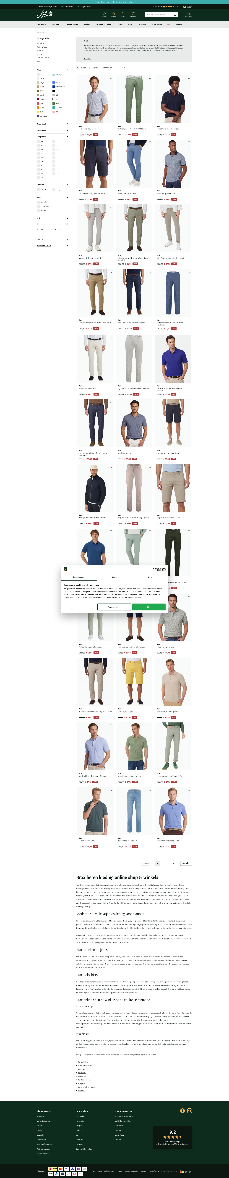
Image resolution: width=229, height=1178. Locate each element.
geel (41, 112)
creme (42, 78)
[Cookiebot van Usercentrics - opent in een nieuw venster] (155, 569)
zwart (57, 91)
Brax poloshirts (83, 1062)
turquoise (58, 107)
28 (42, 149)
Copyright (143, 1171)
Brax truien (82, 1072)
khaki (42, 95)
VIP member (118, 1125)
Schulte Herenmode (123, 1111)
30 (42, 153)
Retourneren (41, 1139)
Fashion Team (119, 1135)
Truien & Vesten (72, 24)
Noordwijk (79, 1139)
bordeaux (43, 99)
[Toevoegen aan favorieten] (111, 78)
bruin (42, 91)
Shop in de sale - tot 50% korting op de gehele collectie (114, 2)
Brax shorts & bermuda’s (86, 1087)
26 (42, 145)
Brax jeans (81, 1083)
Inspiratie (117, 1130)
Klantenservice (44, 1111)
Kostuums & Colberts (104, 24)
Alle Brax (40, 61)
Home (39, 33)
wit (56, 99)
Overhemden (42, 24)
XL (42, 169)
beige (42, 82)
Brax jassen (82, 1076)
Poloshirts (56, 24)
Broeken (87, 24)
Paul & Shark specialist (122, 1121)
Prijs (38, 218)
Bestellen (40, 1125)
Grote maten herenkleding (123, 1116)
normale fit (45, 206)
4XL (58, 173)
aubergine (43, 116)
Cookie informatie (109, 1171)
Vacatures (118, 1139)
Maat (39, 70)
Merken (179, 24)
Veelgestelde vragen (44, 1121)
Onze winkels (82, 1111)
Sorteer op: (97, 68)
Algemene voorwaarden (131, 1171)
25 (57, 141)
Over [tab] (150, 577)
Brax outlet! (80, 1027)
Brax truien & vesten (85, 1065)
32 (42, 157)
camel (42, 86)
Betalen (39, 1130)
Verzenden (40, 1135)
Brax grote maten (43, 58)
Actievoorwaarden (43, 1149)
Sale (168, 24)
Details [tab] (114, 577)
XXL (58, 169)
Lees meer (87, 58)
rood (41, 103)
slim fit (43, 210)
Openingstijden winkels (84, 1149)
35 (57, 161)
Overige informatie (153, 1171)
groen (57, 103)
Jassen (120, 24)
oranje (42, 107)
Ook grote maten (85, 6)
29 (57, 149)
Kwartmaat (41, 130)
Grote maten (157, 24)
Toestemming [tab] (79, 577)
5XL (42, 177)
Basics (130, 24)
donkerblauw (60, 86)
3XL (42, 173)
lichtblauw (59, 75)
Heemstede (80, 1121)
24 (42, 141)
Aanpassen (112, 607)
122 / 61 (59, 189)
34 (42, 161)
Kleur (39, 197)
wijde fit (44, 202)
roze (56, 112)
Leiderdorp (79, 1130)
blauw (57, 82)
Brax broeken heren (85, 1080)
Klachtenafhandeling (44, 1144)
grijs (56, 95)
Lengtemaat (41, 136)
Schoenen (142, 24)
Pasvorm (40, 185)
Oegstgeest (80, 1144)
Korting (40, 239)
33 (57, 157)
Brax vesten (82, 1069)
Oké (148, 607)
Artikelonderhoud (43, 1153)
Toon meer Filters (44, 245)
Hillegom (79, 1125)
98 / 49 (43, 189)
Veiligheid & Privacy (96, 1171)
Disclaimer (119, 1171)
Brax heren (81, 1090)
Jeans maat (41, 124)
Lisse (77, 1135)
